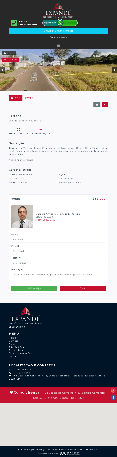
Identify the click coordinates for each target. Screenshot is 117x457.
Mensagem (17, 269)
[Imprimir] (96, 104)
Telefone (16, 258)
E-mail (15, 246)
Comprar (14, 341)
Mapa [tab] (30, 97)
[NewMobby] (69, 453)
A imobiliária (16, 350)
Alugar (13, 344)
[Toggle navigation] (58, 45)
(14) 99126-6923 (22, 369)
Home (12, 338)
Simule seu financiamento (58, 31)
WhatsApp (35, 288)
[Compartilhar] (105, 104)
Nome (14, 234)
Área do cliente (58, 37)
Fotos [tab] (16, 97)
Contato (14, 356)
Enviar (83, 288)
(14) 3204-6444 (21, 372)
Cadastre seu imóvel (21, 353)
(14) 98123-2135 (46, 220)
